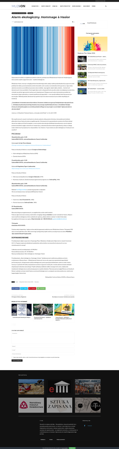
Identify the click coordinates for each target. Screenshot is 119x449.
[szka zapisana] (59, 405)
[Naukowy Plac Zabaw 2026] (92, 44)
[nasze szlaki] (31, 386)
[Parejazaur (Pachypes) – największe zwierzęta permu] (43, 310)
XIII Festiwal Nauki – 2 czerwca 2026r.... (96, 88)
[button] (105, 6)
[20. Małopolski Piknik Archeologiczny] (82, 75)
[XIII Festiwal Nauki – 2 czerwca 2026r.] (82, 91)
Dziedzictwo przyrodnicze (19, 13)
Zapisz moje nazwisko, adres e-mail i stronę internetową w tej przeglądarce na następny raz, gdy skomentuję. (36, 357)
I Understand (72, 448)
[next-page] (14, 324)
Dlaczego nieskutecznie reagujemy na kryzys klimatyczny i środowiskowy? (31, 145)
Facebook (90, 425)
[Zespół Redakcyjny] (13, 22)
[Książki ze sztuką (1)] (88, 405)
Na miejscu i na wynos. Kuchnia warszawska (63, 296)
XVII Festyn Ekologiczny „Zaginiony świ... (97, 80)
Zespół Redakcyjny (18, 21)
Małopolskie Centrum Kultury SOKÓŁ (26, 281)
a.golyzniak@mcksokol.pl (59, 219)
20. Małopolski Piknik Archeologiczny (96, 72)
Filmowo (30, 13)
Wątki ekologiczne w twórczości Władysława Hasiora (26, 168)
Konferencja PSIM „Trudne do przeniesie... (97, 64)
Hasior (16, 281)
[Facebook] (85, 426)
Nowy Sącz (37, 281)
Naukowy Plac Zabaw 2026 (86, 53)
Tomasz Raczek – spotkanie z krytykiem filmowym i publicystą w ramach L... (63, 319)
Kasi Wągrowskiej (21, 189)
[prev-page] (12, 324)
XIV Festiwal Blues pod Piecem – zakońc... (97, 56)
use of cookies (65, 448)
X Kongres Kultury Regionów (19, 296)
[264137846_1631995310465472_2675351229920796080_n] (88, 386)
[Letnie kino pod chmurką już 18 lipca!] (22, 310)
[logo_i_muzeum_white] (59, 386)
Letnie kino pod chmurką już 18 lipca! (21, 317)
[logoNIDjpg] (31, 405)
